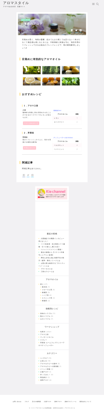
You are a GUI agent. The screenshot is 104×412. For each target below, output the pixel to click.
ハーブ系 (45, 295)
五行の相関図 (36, 401)
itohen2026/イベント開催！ (52, 249)
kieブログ (44, 358)
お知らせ (43, 361)
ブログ (27, 401)
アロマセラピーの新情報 (49, 366)
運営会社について (85, 401)
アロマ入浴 (44, 334)
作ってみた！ (45, 375)
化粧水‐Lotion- (46, 332)
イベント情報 (45, 369)
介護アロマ (44, 372)
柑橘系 (44, 292)
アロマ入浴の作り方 (31, 123)
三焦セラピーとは (47, 271)
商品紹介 (43, 377)
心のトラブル (26, 20)
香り (42, 284)
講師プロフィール (70, 401)
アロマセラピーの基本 (48, 364)
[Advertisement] (52, 215)
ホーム (22, 16)
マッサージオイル (47, 337)
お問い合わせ (17, 401)
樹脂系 (44, 301)
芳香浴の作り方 (29, 148)
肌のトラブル (45, 316)
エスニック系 (47, 298)
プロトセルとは (47, 269)
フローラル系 (47, 290)
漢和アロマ (44, 380)
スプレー (43, 340)
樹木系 (44, 287)
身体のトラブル (46, 313)
